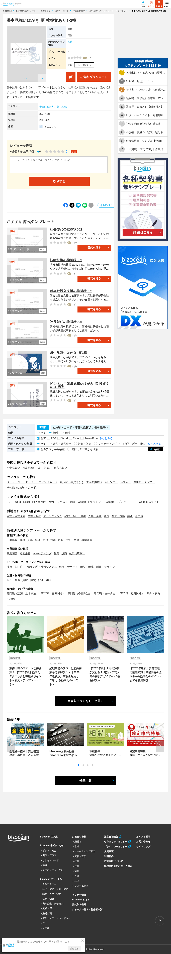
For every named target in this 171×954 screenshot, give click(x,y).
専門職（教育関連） (132, 593)
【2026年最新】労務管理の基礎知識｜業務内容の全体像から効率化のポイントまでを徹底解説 (146, 674)
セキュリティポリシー (116, 841)
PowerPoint (39, 502)
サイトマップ (143, 846)
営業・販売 (34, 516)
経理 (37, 540)
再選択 (42, 427)
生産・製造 (13, 580)
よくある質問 (143, 836)
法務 (106, 516)
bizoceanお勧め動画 (61, 751)
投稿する (59, 181)
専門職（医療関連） (53, 593)
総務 (22, 540)
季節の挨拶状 (79, 10)
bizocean (7, 10)
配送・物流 (44, 580)
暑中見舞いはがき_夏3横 (68, 352)
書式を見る (94, 247)
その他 (139, 516)
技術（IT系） (77, 553)
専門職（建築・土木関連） (23, 593)
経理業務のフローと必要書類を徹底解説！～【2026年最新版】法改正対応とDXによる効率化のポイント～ (65, 676)
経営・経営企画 (16, 516)
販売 (64, 553)
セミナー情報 (79, 894)
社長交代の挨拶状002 (66, 229)
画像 (72, 502)
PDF (9, 502)
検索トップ (46, 10)
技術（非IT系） (16, 567)
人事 (30, 540)
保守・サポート (68, 567)
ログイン (151, 6)
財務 (45, 540)
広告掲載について (113, 861)
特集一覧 (85, 780)
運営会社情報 (111, 836)
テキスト (62, 502)
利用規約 (109, 856)
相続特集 (95, 751)
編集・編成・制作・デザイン (97, 567)
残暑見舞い (29, 468)
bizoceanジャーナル (51, 879)
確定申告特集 (138, 751)
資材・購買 (29, 580)
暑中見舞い (62, 106)
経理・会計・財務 (75, 516)
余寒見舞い (60, 468)
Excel (26, 502)
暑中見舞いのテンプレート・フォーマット (108, 10)
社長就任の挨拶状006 (66, 321)
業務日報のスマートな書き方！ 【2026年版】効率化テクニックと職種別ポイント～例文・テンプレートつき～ (25, 676)
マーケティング (52, 516)
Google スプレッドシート (121, 502)
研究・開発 (153, 593)
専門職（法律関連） (106, 593)
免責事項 (109, 851)
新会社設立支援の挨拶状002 (71, 290)
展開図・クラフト (144, 482)
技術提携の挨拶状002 (66, 259)
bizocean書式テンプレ (26, 10)
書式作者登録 (79, 904)
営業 (56, 553)
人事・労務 (95, 516)
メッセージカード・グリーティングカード (32, 482)
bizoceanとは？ (81, 899)
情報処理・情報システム (42, 567)
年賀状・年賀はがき (72, 482)
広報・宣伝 (64, 540)
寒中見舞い (13, 468)
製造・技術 (118, 516)
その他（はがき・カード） (23, 487)
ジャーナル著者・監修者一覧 (87, 909)
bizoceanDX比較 (49, 836)
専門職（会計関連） (79, 593)
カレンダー (111, 482)
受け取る (74, 948)
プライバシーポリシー (116, 846)
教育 (76, 540)
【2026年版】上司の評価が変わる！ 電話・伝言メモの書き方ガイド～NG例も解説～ (105, 674)
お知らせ (125, 482)
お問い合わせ (143, 841)
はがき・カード (62, 10)
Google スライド (149, 502)
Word (18, 502)
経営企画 (25, 553)
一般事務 (12, 540)
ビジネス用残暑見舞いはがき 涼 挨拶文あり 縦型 (79, 385)
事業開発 (12, 553)
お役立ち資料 (79, 836)
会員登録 (159, 6)
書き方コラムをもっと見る (85, 701)
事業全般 (86, 540)
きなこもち (50, 126)
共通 (70, 41)
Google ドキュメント (90, 502)
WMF (51, 502)
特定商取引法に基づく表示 (118, 866)
